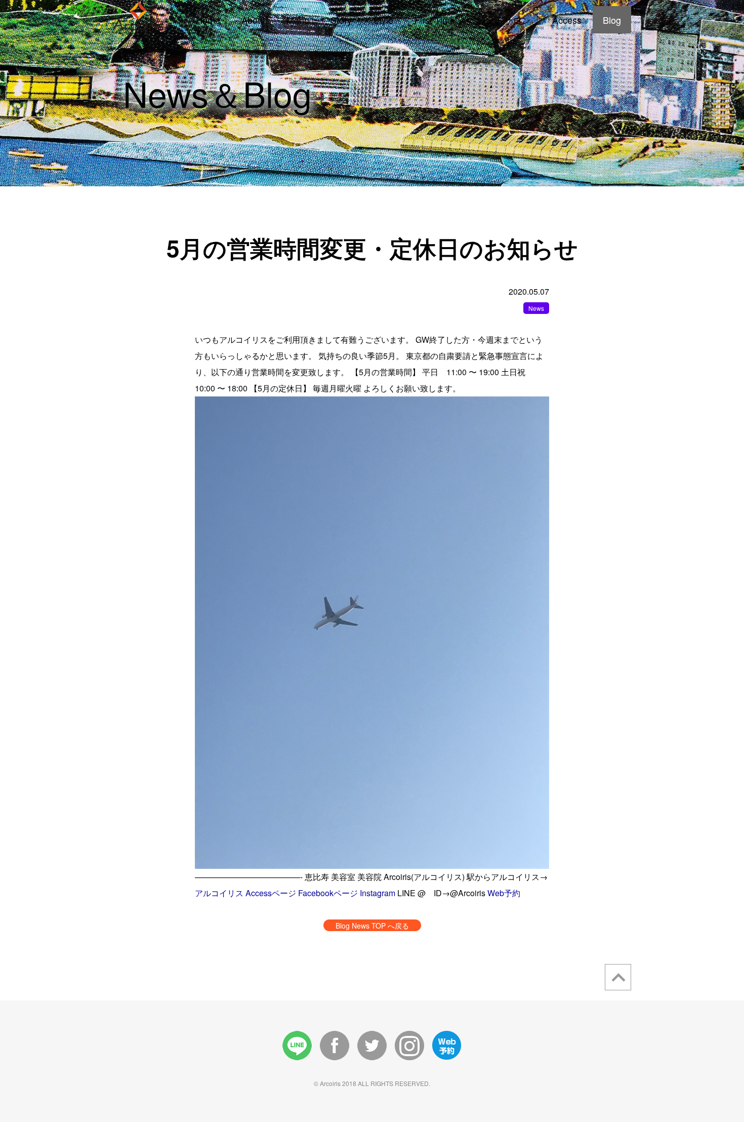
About (253, 19)
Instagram (377, 893)
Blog (612, 19)
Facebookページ (328, 893)
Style (383, 19)
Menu (297, 19)
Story (341, 19)
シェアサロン (503, 19)
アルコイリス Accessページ (245, 893)
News (536, 308)
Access (567, 19)
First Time (435, 19)
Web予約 (503, 893)
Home (208, 19)
